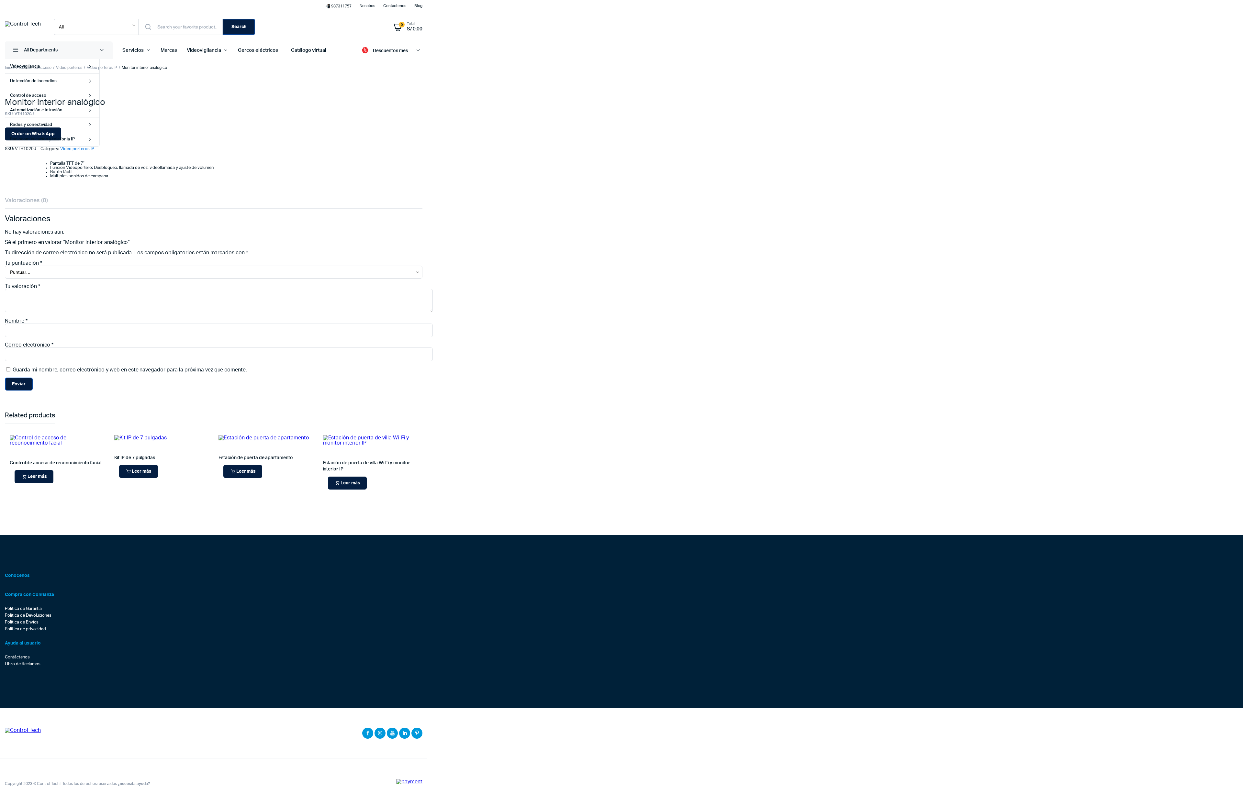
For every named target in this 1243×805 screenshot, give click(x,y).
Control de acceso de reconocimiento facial (55, 463)
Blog (418, 6)
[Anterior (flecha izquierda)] (11, 402)
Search (239, 27)
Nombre (16, 321)
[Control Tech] (23, 26)
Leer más (37, 476)
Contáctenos (394, 6)
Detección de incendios (33, 81)
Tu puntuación (23, 263)
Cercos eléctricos (258, 50)
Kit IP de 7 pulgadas (134, 458)
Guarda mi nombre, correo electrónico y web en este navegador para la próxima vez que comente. (130, 369)
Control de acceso (28, 96)
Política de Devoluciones (28, 615)
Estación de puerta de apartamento (255, 458)
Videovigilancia (25, 66)
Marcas (169, 50)
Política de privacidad (25, 629)
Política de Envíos (22, 622)
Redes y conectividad (31, 125)
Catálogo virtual (309, 50)
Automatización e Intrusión (36, 110)
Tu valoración (22, 286)
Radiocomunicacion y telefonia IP (42, 139)
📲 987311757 (338, 6)
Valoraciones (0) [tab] (26, 201)
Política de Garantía (23, 609)
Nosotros (367, 6)
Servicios (133, 50)
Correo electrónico (29, 344)
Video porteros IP (102, 68)
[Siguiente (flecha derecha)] (1231, 402)
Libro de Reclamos (22, 664)
